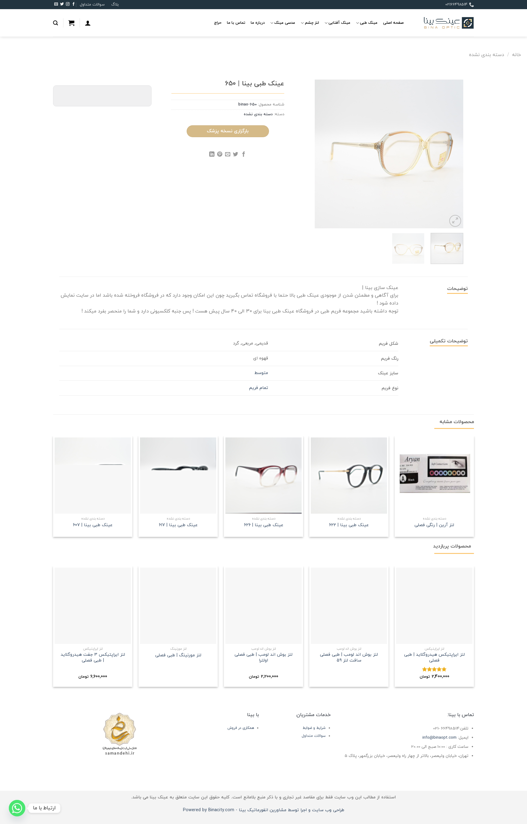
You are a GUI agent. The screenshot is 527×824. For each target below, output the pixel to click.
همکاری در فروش (241, 728)
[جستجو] (55, 23)
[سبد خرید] (71, 23)
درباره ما (258, 23)
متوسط (261, 373)
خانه (516, 55)
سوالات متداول (92, 4)
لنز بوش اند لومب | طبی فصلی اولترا (263, 657)
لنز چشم (312, 23)
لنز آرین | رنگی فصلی (434, 525)
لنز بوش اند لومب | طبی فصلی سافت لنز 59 (349, 657)
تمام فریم (258, 388)
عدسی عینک (284, 23)
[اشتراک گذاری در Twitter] (235, 155)
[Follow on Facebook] (73, 4)
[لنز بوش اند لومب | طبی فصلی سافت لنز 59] (349, 606)
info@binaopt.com (439, 737)
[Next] (320, 154)
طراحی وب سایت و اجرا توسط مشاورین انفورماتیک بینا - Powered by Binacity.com (263, 810)
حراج (217, 23)
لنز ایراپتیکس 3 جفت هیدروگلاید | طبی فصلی (93, 657)
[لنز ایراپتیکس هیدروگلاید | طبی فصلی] (434, 606)
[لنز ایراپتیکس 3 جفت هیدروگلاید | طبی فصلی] (93, 606)
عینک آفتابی (339, 23)
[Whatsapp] (17, 808)
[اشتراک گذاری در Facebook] (243, 155)
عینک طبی (369, 23)
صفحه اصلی (393, 23)
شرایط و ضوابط (314, 728)
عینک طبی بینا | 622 (349, 525)
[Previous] (452, 154)
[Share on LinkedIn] (211, 155)
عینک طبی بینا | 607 (93, 525)
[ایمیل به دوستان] (227, 155)
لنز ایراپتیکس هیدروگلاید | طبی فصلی (434, 657)
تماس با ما (236, 23)
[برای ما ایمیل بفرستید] (56, 4)
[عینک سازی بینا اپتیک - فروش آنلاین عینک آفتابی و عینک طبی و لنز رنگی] (443, 23)
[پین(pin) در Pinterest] (219, 155)
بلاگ (115, 4)
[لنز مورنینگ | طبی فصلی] (178, 606)
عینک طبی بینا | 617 (178, 525)
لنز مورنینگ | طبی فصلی (178, 655)
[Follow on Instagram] (68, 4)
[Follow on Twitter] (62, 4)
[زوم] (455, 221)
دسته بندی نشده (486, 55)
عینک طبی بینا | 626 (263, 525)
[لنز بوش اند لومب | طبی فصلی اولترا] (263, 606)
